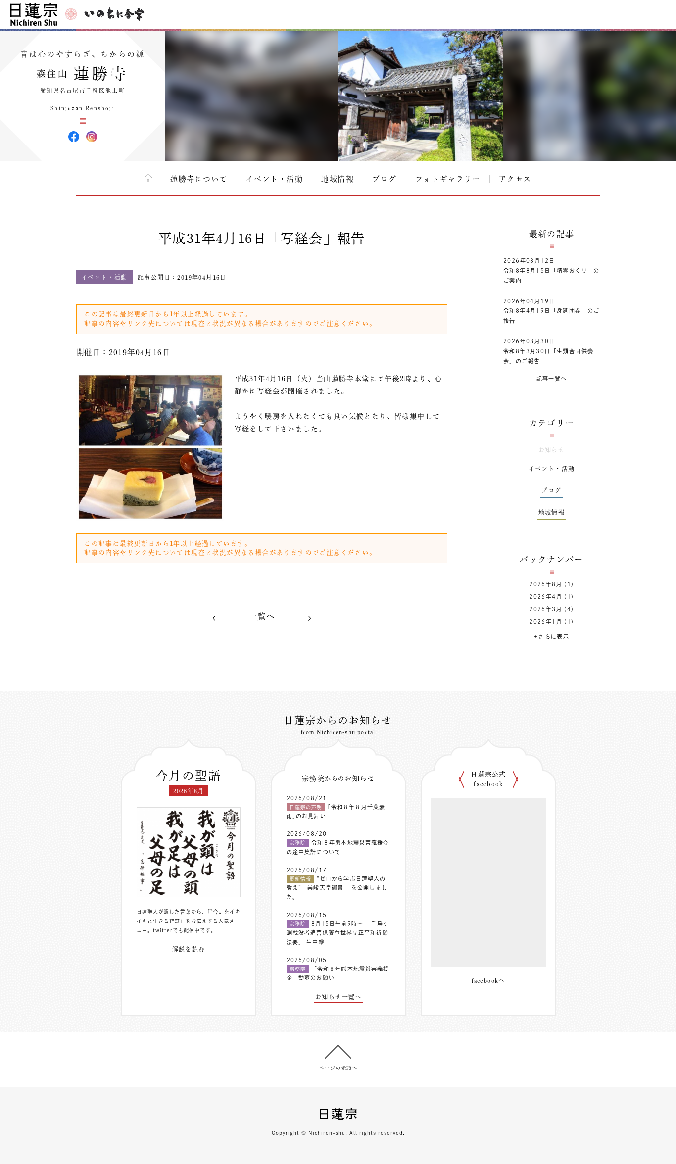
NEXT (309, 618)
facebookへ (488, 980)
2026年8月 (545, 584)
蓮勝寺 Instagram (91, 136)
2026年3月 (545, 609)
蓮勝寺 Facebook (73, 136)
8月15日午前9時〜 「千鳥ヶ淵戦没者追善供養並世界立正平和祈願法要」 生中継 (338, 933)
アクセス (515, 179)
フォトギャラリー (448, 179)
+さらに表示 (551, 636)
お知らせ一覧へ (338, 997)
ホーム (148, 178)
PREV (214, 618)
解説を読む (188, 949)
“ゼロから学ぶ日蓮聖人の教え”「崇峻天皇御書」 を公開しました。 (337, 888)
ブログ (384, 179)
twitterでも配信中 (176, 930)
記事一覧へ (551, 378)
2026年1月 (545, 621)
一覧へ (262, 616)
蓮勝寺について (199, 179)
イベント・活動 (274, 179)
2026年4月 (545, 596)
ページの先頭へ (338, 1068)
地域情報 (337, 179)
